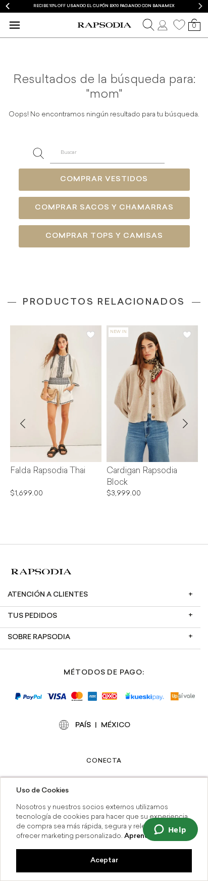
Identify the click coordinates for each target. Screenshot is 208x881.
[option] (104, 6)
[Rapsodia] (104, 25)
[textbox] (107, 153)
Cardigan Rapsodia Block (142, 477)
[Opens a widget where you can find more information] (170, 830)
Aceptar (104, 860)
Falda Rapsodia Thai (47, 471)
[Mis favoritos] (179, 25)
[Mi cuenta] (164, 24)
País (83, 725)
